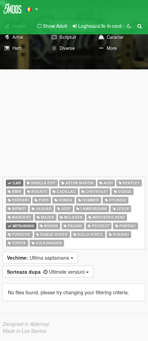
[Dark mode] (129, 25)
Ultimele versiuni (46, 271)
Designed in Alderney (26, 323)
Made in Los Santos (24, 330)
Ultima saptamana (39, 257)
